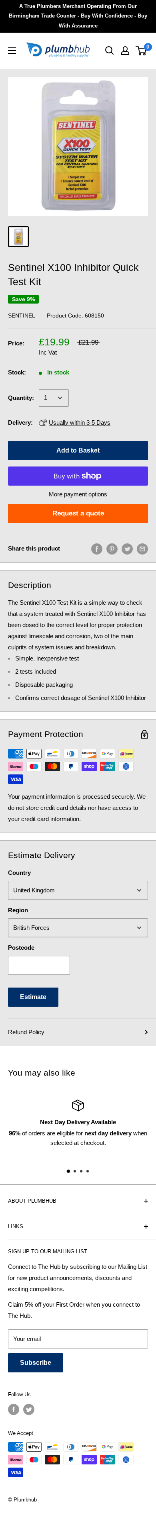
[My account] (125, 50)
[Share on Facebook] (96, 549)
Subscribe (35, 1362)
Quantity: (21, 397)
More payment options (78, 494)
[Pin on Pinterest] (112, 549)
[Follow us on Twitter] (28, 1409)
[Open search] (109, 50)
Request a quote (78, 513)
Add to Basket (78, 450)
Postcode (21, 947)
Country (19, 872)
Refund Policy (26, 1032)
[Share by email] (142, 549)
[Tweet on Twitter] (127, 549)
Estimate (33, 997)
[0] (141, 50)
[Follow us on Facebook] (13, 1409)
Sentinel (21, 315)
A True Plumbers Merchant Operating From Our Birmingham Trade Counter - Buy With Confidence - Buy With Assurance (78, 16)
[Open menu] (12, 50)
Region (18, 910)
